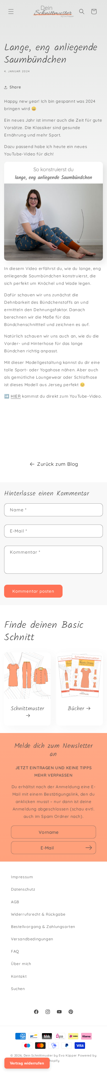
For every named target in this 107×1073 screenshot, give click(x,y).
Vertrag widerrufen (27, 1063)
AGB (15, 901)
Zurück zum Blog (57, 464)
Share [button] (15, 87)
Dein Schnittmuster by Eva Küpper (50, 1055)
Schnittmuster (27, 709)
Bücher (76, 708)
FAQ (15, 951)
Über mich (21, 963)
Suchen (18, 988)
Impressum (22, 876)
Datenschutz (23, 889)
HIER (16, 396)
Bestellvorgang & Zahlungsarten (43, 926)
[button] (11, 11)
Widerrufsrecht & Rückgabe (38, 914)
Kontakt (19, 976)
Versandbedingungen (32, 939)
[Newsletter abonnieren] (89, 848)
